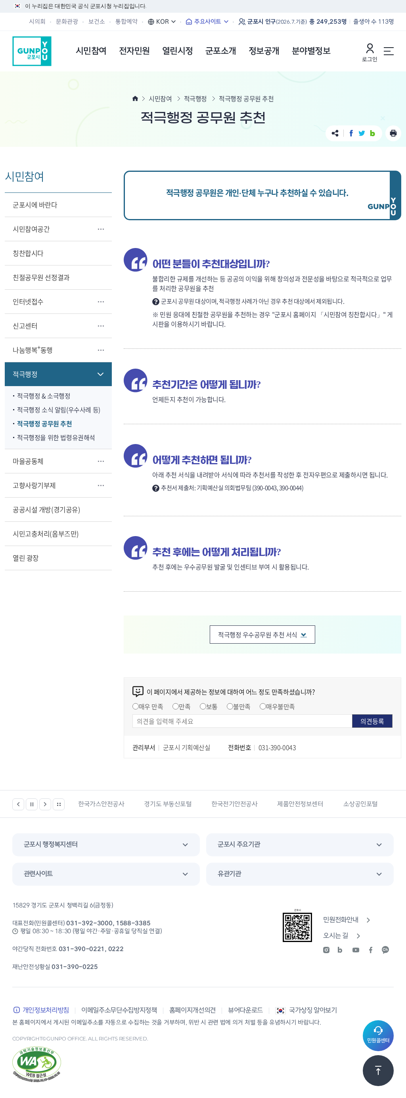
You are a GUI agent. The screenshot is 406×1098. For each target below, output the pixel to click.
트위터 (361, 133)
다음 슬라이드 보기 (45, 804)
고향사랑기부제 (34, 485)
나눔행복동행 (33, 348)
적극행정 (25, 374)
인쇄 (393, 133)
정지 (32, 804)
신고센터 (25, 326)
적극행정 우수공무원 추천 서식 (257, 634)
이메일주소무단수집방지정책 (119, 1010)
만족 (184, 706)
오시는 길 (335, 936)
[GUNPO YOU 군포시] (32, 51)
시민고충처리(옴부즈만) (46, 533)
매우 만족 (151, 706)
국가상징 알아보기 (313, 1010)
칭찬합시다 (28, 253)
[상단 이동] (378, 1070)
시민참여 (160, 98)
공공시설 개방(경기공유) (46, 509)
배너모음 (59, 804)
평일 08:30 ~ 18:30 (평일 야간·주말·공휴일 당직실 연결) (91, 931)
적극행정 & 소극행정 (44, 395)
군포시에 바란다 (35, 205)
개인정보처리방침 (46, 1010)
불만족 (242, 706)
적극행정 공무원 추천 (44, 423)
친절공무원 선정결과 (41, 277)
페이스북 (351, 133)
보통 (212, 706)
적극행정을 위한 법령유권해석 (56, 437)
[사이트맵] (389, 51)
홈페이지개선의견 (192, 1010)
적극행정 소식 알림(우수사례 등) (58, 409)
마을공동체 (28, 461)
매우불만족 (280, 706)
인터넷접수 (28, 301)
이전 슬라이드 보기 (18, 804)
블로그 (372, 133)
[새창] (329, 950)
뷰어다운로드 (245, 1010)
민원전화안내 (340, 920)
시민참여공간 (31, 229)
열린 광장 (26, 558)
